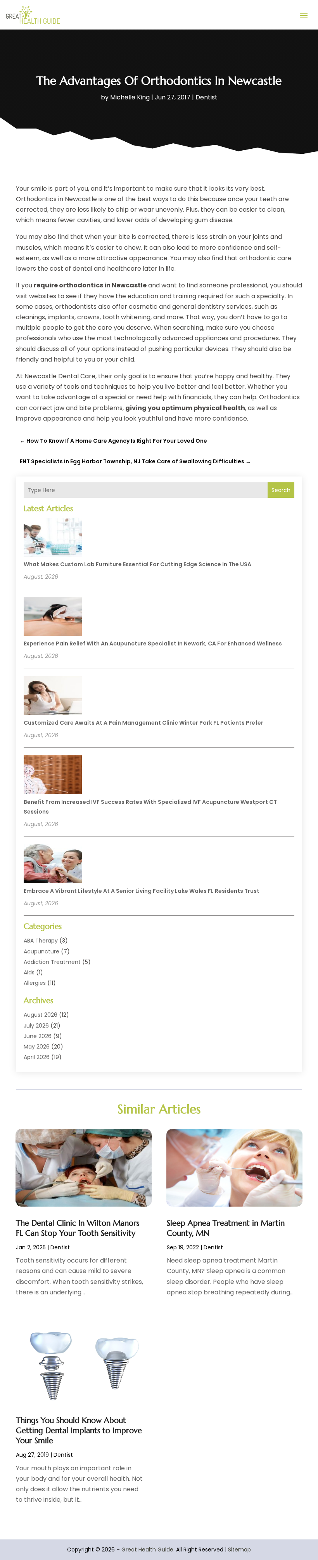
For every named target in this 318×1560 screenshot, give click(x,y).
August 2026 (40, 1015)
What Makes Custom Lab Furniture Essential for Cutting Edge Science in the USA (137, 564)
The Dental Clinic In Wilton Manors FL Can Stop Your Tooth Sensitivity (77, 1228)
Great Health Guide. (148, 1549)
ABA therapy (41, 940)
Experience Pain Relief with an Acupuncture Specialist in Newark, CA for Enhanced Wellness (153, 643)
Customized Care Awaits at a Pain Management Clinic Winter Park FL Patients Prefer (143, 723)
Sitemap (239, 1549)
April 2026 (37, 1057)
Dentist (206, 97)
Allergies (35, 983)
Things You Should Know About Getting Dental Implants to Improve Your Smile (79, 1430)
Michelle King (130, 97)
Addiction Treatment (52, 962)
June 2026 (38, 1036)
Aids (29, 972)
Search (280, 490)
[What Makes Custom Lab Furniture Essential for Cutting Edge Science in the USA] (53, 538)
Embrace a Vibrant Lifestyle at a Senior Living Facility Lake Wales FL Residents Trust (141, 891)
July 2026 (36, 1026)
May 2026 (37, 1046)
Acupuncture (41, 951)
